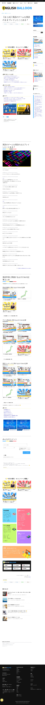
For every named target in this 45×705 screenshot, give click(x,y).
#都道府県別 (8, 538)
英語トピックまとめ (8, 13)
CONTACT (4, 680)
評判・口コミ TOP (5, 685)
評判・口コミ (16, 568)
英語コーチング (25, 565)
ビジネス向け (18, 680)
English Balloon (5, 675)
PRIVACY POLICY (5, 681)
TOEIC (17, 687)
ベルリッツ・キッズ (37, 55)
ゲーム (15, 22)
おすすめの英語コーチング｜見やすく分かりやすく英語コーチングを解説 (13, 97)
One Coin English (37, 45)
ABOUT (3, 679)
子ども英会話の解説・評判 (8, 359)
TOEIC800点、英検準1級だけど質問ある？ (9, 86)
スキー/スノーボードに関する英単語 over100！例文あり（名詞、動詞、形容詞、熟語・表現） (38, 107)
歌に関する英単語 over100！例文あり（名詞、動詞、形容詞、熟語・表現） (38, 97)
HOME (3, 13)
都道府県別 (36, 57)
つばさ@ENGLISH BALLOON (6, 674)
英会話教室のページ (7, 409)
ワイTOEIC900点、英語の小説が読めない (9, 79)
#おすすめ (19, 523)
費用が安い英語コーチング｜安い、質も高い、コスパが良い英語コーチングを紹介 (14, 98)
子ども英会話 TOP (19, 682)
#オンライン (4, 538)
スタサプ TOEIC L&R (38, 25)
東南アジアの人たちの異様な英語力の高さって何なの (11, 78)
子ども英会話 (6, 525)
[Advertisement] (17, 35)
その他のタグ (5, 540)
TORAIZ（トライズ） (38, 46)
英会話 (6, 565)
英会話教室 (6, 510)
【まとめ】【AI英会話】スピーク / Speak (14, 617)
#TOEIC (22, 524)
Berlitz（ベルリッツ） (38, 44)
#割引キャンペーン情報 (21, 522)
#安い (22, 523)
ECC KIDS (36, 54)
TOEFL (17, 688)
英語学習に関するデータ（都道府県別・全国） (11, 415)
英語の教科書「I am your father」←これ (9, 90)
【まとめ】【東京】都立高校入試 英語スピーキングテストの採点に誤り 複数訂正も (38, 112)
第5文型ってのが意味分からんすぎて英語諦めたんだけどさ (11, 77)
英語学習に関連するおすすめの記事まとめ (9, 120)
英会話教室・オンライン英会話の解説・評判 (10, 315)
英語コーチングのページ (7, 412)
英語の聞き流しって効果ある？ (8, 91)
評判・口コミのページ (9, 548)
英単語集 (24, 568)
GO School (36, 56)
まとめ (6, 568)
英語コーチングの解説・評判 (8, 402)
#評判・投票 (4, 556)
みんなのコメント (6, 121)
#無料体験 (19, 524)
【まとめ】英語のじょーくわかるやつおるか (14, 598)
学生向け (18, 681)
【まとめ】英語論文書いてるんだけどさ (13, 604)
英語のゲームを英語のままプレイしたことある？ (10, 119)
